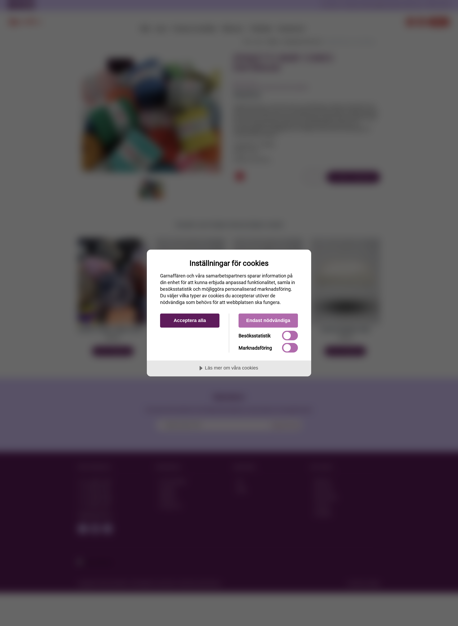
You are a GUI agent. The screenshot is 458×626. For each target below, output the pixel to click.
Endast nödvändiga (268, 320)
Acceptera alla (190, 320)
